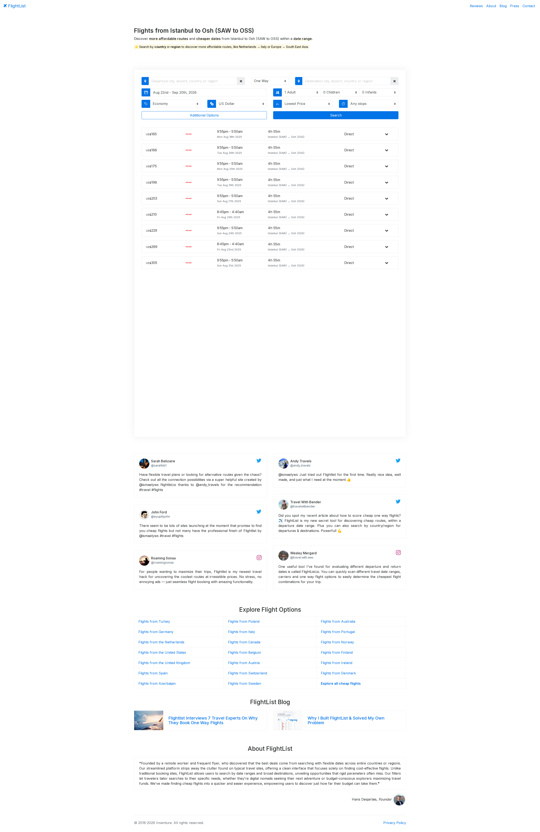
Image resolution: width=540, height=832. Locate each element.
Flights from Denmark (338, 673)
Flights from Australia (338, 621)
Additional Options (204, 115)
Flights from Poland (243, 621)
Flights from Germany (155, 632)
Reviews (476, 6)
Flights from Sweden (244, 683)
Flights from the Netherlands (161, 642)
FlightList (16, 5)
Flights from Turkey (154, 621)
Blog (503, 6)
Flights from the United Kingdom (164, 663)
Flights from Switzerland (247, 673)
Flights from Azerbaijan (157, 683)
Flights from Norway (337, 642)
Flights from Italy (241, 632)
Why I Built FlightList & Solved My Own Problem (346, 720)
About (491, 6)
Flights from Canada (244, 642)
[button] (241, 81)
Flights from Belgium (244, 652)
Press (514, 6)
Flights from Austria (244, 663)
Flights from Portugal (338, 632)
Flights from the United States (162, 652)
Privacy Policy (394, 823)
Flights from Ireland (336, 663)
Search (336, 115)
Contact (528, 6)
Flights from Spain (153, 673)
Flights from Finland (337, 652)
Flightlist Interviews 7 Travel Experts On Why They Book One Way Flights (213, 720)
